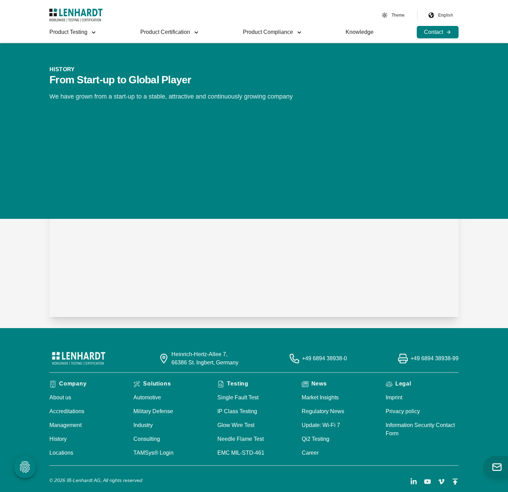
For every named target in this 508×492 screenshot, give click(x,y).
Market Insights (320, 397)
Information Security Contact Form (420, 429)
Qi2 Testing (315, 439)
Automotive (147, 397)
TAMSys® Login (153, 453)
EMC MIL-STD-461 (240, 453)
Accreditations (66, 411)
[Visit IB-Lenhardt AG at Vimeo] (441, 481)
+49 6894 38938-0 (324, 358)
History (58, 439)
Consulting (146, 439)
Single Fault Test (237, 397)
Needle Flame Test (240, 439)
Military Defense (153, 411)
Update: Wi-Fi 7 (321, 425)
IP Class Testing (237, 411)
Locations (61, 453)
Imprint (394, 397)
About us (60, 397)
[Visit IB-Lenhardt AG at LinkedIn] (413, 481)
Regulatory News (323, 411)
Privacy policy (403, 411)
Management (65, 425)
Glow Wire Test (235, 425)
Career (310, 453)
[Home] (76, 15)
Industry (143, 425)
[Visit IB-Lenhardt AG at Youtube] (427, 481)
